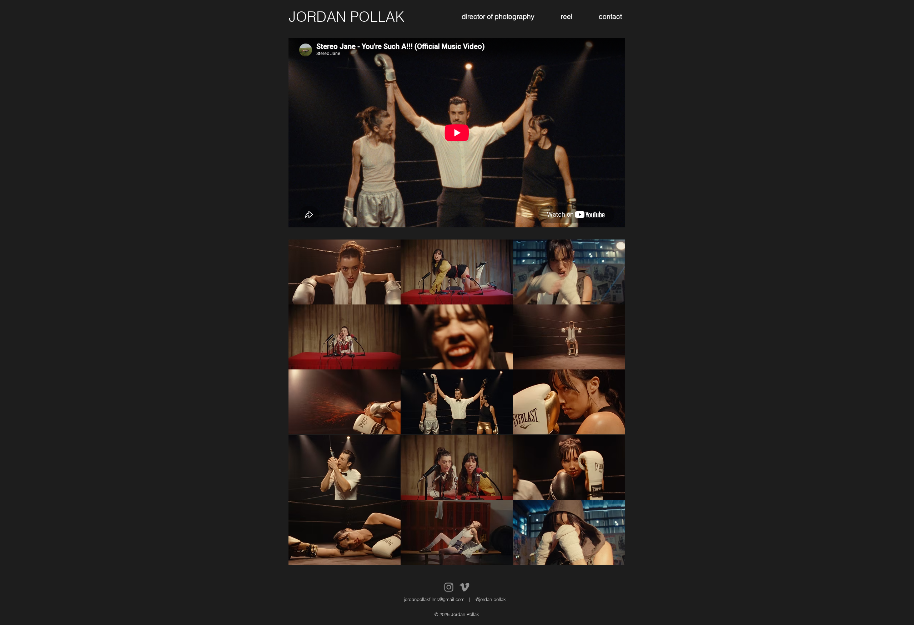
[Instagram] (449, 587)
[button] (344, 272)
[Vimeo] (464, 587)
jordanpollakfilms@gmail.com (434, 599)
